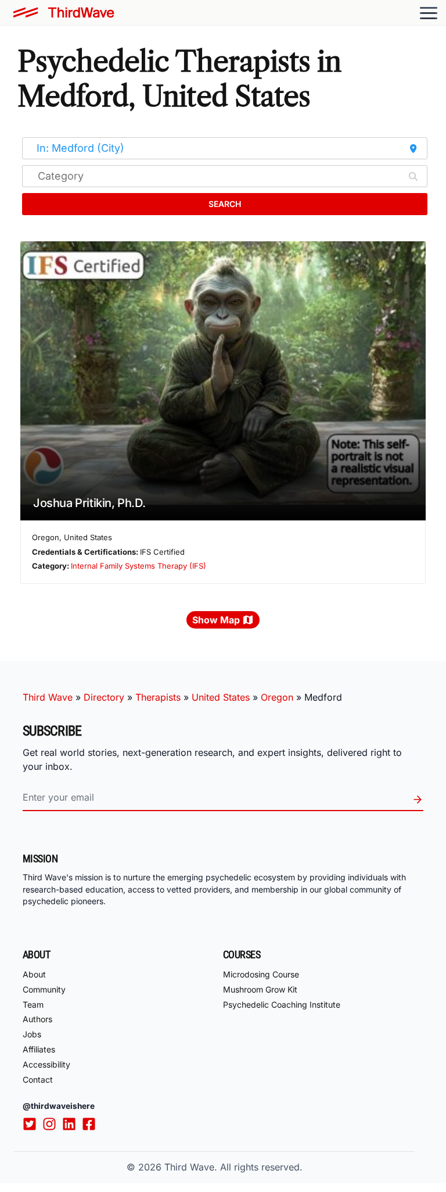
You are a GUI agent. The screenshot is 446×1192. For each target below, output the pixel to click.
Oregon (277, 697)
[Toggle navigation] (428, 13)
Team (33, 1004)
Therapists (158, 697)
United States (221, 697)
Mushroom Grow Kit (260, 989)
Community (44, 989)
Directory (104, 697)
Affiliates (39, 1049)
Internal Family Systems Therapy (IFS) (138, 565)
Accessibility (46, 1064)
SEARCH (224, 204)
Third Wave (48, 697)
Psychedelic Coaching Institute (281, 1004)
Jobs (32, 1034)
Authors (37, 1019)
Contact (38, 1079)
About (34, 974)
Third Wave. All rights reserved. (233, 1167)
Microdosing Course (261, 974)
